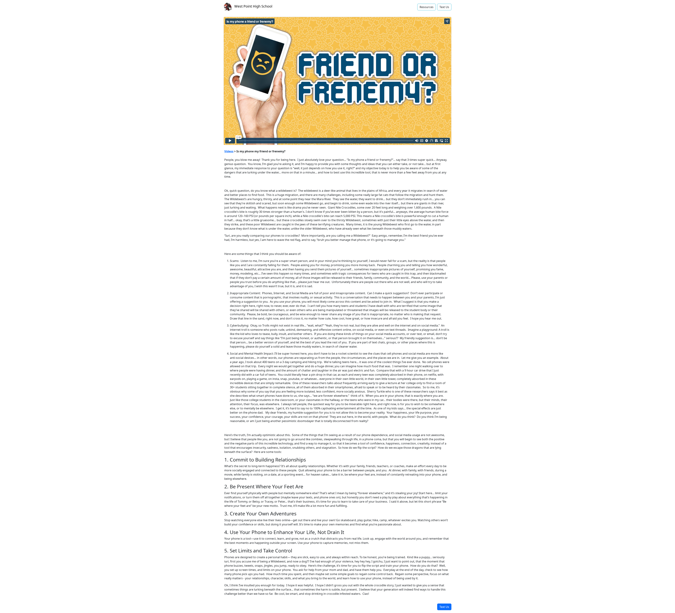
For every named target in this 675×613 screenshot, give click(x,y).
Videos (228, 151)
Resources (426, 7)
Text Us (444, 607)
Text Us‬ (444, 7)
